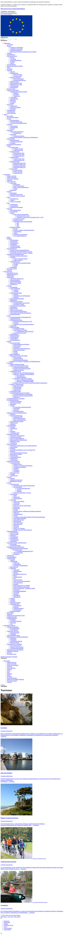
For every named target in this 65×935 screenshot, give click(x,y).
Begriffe (15, 351)
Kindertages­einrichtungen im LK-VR (22, 321)
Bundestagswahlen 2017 (19, 166)
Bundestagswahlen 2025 (19, 163)
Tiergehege (16, 527)
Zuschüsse (12, 143)
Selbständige (13, 639)
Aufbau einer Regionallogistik (20, 214)
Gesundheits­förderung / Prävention (15, 398)
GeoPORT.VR (14, 475)
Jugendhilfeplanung (15, 340)
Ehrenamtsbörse (14, 73)
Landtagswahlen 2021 (18, 158)
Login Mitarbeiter (11, 113)
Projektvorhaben (14, 240)
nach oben (10, 916)
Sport (8, 203)
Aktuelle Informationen (16, 401)
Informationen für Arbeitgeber (14, 644)
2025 (17, 223)
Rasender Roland (17, 550)
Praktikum (12, 424)
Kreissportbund (14, 206)
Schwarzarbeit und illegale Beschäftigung (20, 313)
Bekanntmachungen (12, 56)
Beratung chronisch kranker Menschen (23, 395)
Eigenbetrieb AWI (14, 604)
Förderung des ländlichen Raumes (15, 254)
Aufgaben (15, 290)
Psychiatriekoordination (13, 400)
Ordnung (9, 285)
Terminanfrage (13, 287)
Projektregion (16, 184)
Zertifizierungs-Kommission (20, 234)
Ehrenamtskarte (14, 87)
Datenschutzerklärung (18, 136)
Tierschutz (12, 414)
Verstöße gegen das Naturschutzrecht (22, 530)
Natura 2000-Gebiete (18, 520)
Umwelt (9, 482)
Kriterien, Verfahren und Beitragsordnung (23, 230)
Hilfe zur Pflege (17, 357)
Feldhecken (16, 512)
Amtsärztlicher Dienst (15, 371)
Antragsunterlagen (14, 632)
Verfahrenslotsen (14, 337)
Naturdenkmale (17, 521)
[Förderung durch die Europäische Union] (16, 36)
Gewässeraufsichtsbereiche (23, 488)
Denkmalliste (13, 193)
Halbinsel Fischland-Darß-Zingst (9, 818)
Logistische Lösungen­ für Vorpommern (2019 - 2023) (29, 217)
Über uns (9, 652)
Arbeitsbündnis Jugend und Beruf (18, 91)
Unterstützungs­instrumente (16, 648)
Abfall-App (16, 562)
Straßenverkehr (14, 308)
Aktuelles (9, 53)
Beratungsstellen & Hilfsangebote (18, 440)
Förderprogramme (14, 327)
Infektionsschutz (17, 387)
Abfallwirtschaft (11, 558)
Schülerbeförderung (12, 618)
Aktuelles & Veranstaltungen (17, 435)
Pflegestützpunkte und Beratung (21, 344)
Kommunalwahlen (14, 151)
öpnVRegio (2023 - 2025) (23, 216)
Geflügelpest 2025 (18, 417)
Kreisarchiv (10, 614)
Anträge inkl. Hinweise (13, 631)
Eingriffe (15, 510)
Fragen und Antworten (19, 350)
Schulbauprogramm (12, 617)
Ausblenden (4, 11)
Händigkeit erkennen (18, 370)
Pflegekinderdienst (14, 335)
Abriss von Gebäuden (18, 501)
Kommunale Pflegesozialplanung (21, 348)
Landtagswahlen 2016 (18, 160)
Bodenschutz (16, 497)
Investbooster (13, 267)
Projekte (12, 213)
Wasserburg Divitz (18, 220)
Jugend (9, 315)
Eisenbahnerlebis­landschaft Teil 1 (24, 551)
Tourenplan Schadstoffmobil (20, 565)
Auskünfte (16, 468)
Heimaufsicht (13, 307)
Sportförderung (14, 204)
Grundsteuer (16, 471)
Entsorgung (13, 568)
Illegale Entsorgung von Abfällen (21, 585)
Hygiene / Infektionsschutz (17, 384)
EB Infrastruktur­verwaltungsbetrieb (19, 548)
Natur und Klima (11, 181)
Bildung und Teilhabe (15, 283)
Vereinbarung (16, 96)
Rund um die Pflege (15, 343)
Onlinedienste (10, 275)
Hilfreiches (13, 100)
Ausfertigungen (14, 127)
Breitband (12, 61)
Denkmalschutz (14, 455)
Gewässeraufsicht (17, 487)
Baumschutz (16, 507)
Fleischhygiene (14, 422)
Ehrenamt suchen (17, 76)
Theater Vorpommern (15, 201)
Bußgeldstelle (13, 300)
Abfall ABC (16, 569)
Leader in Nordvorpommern (20, 258)
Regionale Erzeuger (12, 268)
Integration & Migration (13, 434)
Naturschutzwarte (17, 524)
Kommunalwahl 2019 (18, 154)
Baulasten (12, 451)
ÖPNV (9, 237)
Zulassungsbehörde (15, 280)
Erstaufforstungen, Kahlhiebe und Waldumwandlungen (27, 511)
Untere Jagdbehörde (15, 288)
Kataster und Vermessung (13, 461)
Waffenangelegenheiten (16, 293)
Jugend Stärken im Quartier (20, 330)
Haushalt (12, 128)
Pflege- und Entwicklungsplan (20, 187)
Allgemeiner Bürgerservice (17, 278)
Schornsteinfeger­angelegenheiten (18, 311)
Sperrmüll (15, 594)
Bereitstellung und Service (19, 574)
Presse (8, 67)
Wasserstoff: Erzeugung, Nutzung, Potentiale (21, 253)
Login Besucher (11, 111)
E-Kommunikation (11, 557)
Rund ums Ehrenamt (15, 77)
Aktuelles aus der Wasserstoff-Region (19, 250)
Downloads (13, 101)
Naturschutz (13, 500)
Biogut (15, 575)
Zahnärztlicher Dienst (15, 391)
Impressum (6, 921)
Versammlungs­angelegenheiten (18, 305)
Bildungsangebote (14, 642)
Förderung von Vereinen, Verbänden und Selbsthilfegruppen (25, 361)
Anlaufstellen (13, 97)
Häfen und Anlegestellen (16, 310)
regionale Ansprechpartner (16, 647)
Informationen (13, 106)
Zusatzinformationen (15, 247)
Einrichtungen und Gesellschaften (15, 547)
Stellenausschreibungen (16, 50)
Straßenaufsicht (14, 460)
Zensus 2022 (10, 104)
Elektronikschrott (17, 577)
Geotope (15, 515)
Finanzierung (16, 347)
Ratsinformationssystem (16, 121)
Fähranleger (16, 554)
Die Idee (15, 228)
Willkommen (7, 43)
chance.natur (13, 183)
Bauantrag (12, 448)
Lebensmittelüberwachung (16, 421)
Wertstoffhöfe (16, 595)
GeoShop (12, 474)
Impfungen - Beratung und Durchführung (23, 374)
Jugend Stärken (14, 338)
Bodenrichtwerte (17, 464)
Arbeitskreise (16, 408)
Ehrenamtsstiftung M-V (16, 83)
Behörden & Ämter (15, 441)
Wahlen (12, 63)
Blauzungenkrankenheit (19, 418)
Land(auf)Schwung (15, 261)
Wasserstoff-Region (12, 248)
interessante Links (14, 472)
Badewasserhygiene (18, 385)
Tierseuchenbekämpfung (16, 415)
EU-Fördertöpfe (14, 537)
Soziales (9, 341)
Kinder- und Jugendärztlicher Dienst (19, 365)
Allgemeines (13, 638)
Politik (5, 114)
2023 (17, 226)
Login (5, 926)
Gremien (12, 405)
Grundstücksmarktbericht (19, 467)
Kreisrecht (9, 124)
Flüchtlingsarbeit (14, 86)
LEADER (12, 257)
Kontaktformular (11, 110)
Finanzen (9, 477)
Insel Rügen (4, 728)
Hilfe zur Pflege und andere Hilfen (18, 355)
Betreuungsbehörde (15, 354)
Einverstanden (11, 11)
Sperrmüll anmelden (15, 611)
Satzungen (16, 607)
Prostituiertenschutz (15, 314)
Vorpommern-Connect (18, 218)
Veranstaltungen (11, 54)
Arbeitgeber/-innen (15, 432)
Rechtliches (13, 109)
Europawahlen (13, 168)
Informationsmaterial (15, 602)
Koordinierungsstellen (15, 437)
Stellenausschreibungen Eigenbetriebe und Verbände (23, 51)
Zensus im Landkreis (15, 107)
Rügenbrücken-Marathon (16, 207)
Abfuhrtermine (14, 561)
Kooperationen (14, 211)
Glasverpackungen (18, 582)
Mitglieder (15, 93)
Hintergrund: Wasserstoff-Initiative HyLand (21, 251)
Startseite (3, 656)
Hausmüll (15, 584)
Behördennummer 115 (12, 274)
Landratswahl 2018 (18, 150)
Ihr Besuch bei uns (8, 925)
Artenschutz (16, 504)
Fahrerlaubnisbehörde (15, 281)
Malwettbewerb (14, 567)
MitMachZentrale (14, 81)
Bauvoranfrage (14, 447)
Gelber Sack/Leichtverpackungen (21, 581)
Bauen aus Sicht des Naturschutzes (22, 505)
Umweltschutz (13, 494)
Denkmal (9, 191)
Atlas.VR (9, 270)
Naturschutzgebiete (18, 522)
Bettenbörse (13, 404)
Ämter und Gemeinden (12, 178)
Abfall (14, 495)
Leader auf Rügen (17, 260)
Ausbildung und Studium (16, 49)
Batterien (15, 572)
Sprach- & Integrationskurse (17, 438)
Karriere (9, 46)
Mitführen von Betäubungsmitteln (24, 381)
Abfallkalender (17, 564)
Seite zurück (4, 916)
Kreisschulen (13, 544)
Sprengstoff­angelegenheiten (17, 298)
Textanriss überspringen (7, 731)
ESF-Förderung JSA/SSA (19, 333)
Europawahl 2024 (17, 170)
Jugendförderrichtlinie (18, 328)
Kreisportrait (7, 174)
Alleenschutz (16, 502)
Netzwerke (16, 410)
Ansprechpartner (17, 609)
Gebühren (12, 599)
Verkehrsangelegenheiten (16, 301)
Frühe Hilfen (13, 325)
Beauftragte (10, 130)
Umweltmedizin (17, 388)
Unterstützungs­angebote (16, 641)
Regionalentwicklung (18, 186)
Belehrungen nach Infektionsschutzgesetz (23, 373)
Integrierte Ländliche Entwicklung (18, 256)
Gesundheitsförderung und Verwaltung (20, 393)
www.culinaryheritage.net (19, 236)
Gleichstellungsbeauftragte (16, 131)
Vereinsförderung (14, 540)
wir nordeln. (10, 44)
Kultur (8, 197)
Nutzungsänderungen (15, 457)
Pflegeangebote (17, 345)
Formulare (15, 291)
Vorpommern (4, 905)
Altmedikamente (17, 571)
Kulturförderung (14, 198)
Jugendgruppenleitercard (19, 80)
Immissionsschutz (17, 498)
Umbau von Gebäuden (19, 528)
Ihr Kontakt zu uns (11, 654)
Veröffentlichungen (15, 246)
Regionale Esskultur (15, 227)
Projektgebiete (13, 241)
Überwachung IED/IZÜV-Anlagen (22, 492)
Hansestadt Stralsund (6, 773)
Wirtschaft (9, 208)
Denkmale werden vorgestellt (17, 196)
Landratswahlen (14, 147)
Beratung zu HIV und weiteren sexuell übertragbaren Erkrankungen (30, 383)
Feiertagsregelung (17, 579)
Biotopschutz (16, 508)
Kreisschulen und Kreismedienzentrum (16, 542)
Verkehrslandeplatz (18, 552)
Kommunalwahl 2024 (18, 153)
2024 (17, 224)
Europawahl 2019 (17, 171)
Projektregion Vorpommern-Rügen (22, 263)
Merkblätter (13, 634)
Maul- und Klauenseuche (19, 420)
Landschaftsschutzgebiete (19, 518)
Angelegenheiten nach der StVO (21, 303)
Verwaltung (13, 59)
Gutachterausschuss (15, 462)
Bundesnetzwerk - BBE (16, 84)
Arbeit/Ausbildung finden (13, 635)
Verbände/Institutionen (15, 60)
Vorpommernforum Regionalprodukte (22, 221)
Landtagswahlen (14, 157)
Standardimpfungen (21, 377)
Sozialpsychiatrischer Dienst (17, 364)
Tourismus (9, 180)
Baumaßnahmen (14, 243)
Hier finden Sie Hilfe (15, 403)
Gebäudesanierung (18, 514)
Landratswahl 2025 (18, 148)
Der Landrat (10, 116)
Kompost (12, 598)
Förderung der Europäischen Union (16, 615)
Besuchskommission (18, 411)
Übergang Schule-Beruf (13, 90)
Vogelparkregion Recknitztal (8, 861)
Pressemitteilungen (15, 628)
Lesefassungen (14, 126)
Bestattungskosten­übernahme (20, 360)
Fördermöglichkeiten (18, 79)
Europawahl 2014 (17, 173)
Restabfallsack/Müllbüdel (19, 591)
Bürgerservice (10, 277)
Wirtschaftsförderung (12, 531)
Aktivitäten (16, 94)
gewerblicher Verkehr (18, 304)
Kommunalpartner (14, 140)
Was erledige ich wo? (12, 273)
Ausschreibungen (11, 64)
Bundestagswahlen (15, 161)
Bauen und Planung (12, 444)
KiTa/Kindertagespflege (16, 320)
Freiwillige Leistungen (15, 621)
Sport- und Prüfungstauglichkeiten (25, 380)
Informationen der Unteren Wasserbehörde (24, 485)
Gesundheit (10, 363)
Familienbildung (14, 334)
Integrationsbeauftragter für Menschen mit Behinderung (24, 137)
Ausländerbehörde (11, 425)
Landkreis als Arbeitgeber (16, 47)
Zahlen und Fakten (11, 177)
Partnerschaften (11, 138)
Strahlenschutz (17, 390)
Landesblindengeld (18, 358)
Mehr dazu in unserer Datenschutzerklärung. (13, 8)
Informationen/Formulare (16, 194)
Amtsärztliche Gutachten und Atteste (22, 378)
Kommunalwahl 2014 (18, 156)
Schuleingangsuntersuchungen (21, 367)
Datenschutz (13, 134)
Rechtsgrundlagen (14, 120)
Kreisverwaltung (8, 271)
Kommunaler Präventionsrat (14, 144)
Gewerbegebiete (14, 532)
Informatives (13, 535)
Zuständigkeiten (17, 605)
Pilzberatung (16, 397)
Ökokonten (16, 525)
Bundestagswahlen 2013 (19, 167)
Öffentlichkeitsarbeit (18, 608)
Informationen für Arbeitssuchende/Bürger (17, 637)
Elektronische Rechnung (16, 480)
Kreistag (12, 57)
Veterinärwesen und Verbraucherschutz (16, 413)
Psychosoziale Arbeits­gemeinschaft (22, 407)
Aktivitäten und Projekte (16, 141)
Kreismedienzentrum (15, 545)
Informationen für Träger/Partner (15, 649)
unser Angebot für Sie (15, 645)
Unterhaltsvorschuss (15, 318)
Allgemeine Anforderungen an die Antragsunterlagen (23, 445)
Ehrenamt (9, 70)
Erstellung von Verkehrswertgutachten (22, 465)
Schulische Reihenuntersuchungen (22, 368)
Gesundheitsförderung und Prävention (22, 394)
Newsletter (9, 69)
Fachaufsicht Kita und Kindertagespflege (23, 324)
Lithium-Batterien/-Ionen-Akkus (21, 587)
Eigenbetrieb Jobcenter (9, 625)
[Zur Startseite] (9, 13)
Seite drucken (17, 916)
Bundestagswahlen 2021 (19, 164)
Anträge (15, 233)
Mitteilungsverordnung (16, 481)
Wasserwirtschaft (14, 484)
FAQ (11, 430)
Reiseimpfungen (20, 375)
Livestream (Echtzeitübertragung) (18, 123)
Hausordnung (10, 612)
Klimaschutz (13, 190)
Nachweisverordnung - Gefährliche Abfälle (24, 588)
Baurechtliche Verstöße (16, 454)
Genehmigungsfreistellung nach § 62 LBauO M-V (22, 450)
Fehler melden (7, 929)
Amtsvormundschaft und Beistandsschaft (20, 317)
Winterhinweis (17, 597)
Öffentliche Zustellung (12, 651)
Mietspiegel (16, 470)
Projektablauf (13, 244)
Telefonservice (13, 284)
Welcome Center (11, 89)
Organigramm (10, 555)
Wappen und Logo (11, 176)
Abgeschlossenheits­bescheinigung (18, 452)
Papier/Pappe (16, 589)
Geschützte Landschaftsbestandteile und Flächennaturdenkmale (29, 517)
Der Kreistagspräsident (12, 117)
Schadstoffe (16, 592)
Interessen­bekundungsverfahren (15, 66)
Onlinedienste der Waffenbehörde (21, 295)
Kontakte (15, 353)
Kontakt (12, 103)
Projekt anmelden (17, 74)
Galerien (12, 200)
